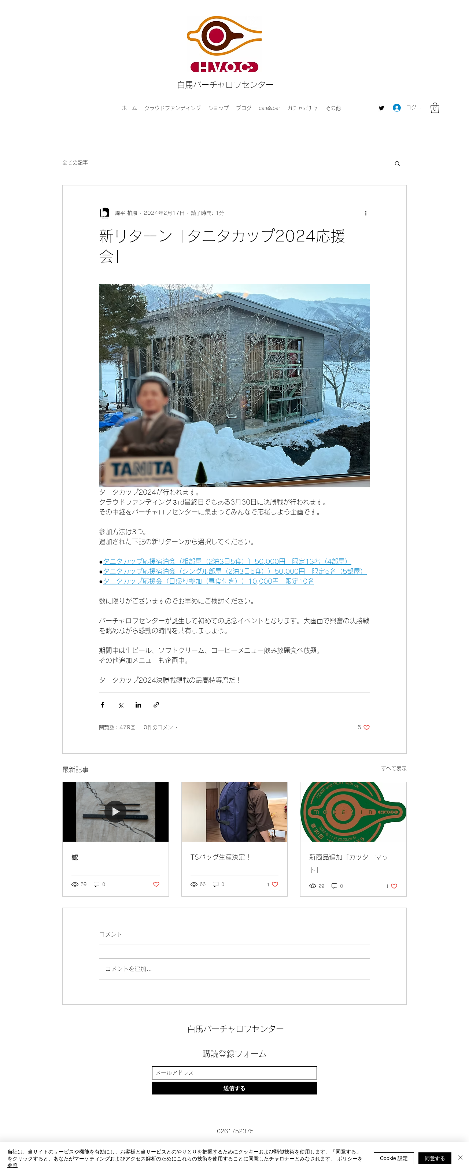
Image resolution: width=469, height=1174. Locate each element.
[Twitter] (381, 108)
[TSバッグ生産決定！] (235, 812)
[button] (435, 108)
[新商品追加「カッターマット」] (353, 812)
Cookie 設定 (394, 1158)
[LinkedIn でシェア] (138, 704)
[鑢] (116, 812)
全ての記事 (75, 162)
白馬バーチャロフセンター (225, 85)
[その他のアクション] (365, 213)
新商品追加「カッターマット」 (348, 864)
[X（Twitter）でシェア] (120, 704)
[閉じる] (460, 1158)
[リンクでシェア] (156, 704)
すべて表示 (394, 768)
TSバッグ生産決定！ (221, 857)
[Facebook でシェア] (102, 704)
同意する (435, 1158)
